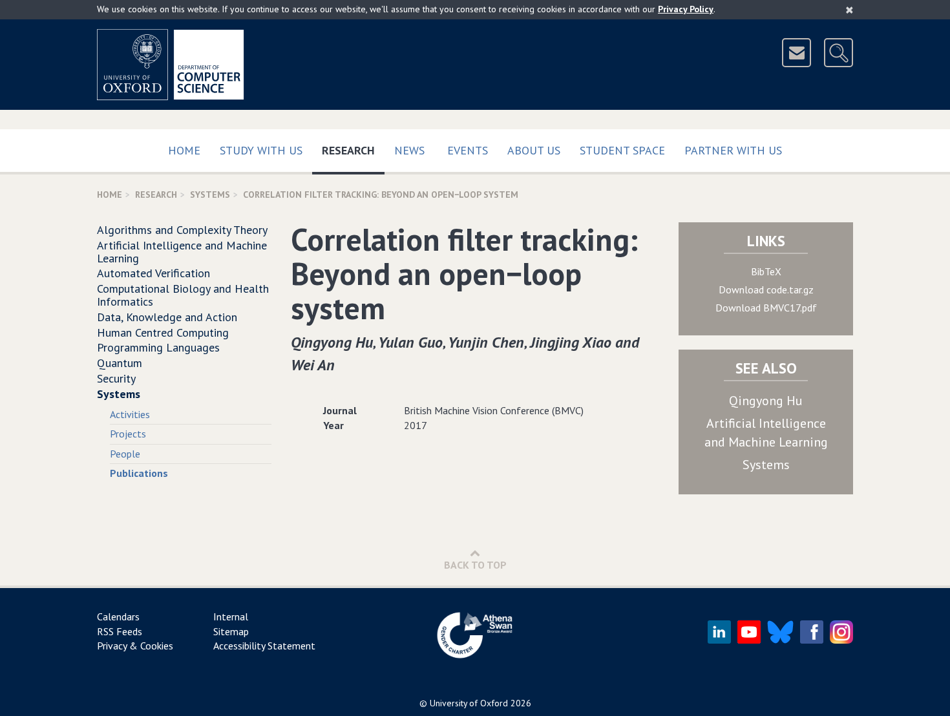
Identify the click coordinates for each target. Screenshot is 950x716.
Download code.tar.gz (766, 289)
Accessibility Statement (264, 645)
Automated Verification (153, 273)
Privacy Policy (685, 9)
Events (467, 150)
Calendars (118, 616)
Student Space (622, 150)
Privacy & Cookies (135, 645)
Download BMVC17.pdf (766, 307)
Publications (139, 473)
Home (184, 150)
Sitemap (231, 631)
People (125, 453)
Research (353, 150)
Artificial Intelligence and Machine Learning (182, 252)
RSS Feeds (119, 631)
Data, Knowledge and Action (167, 317)
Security (116, 378)
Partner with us (733, 150)
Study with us (261, 150)
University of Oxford (469, 703)
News (409, 150)
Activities (130, 414)
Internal (230, 616)
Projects (128, 433)
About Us (533, 150)
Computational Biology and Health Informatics (183, 295)
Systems (210, 194)
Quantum (119, 362)
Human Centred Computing (163, 332)
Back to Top (475, 564)
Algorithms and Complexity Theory (182, 229)
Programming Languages (158, 347)
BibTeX (766, 271)
